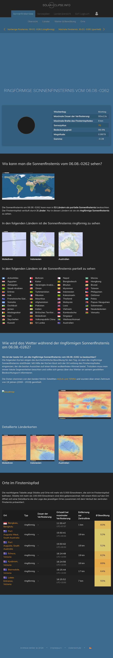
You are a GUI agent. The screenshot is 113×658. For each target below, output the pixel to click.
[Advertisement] (56, 56)
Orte (82, 21)
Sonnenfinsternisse (23, 13)
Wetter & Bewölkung (65, 21)
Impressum (56, 648)
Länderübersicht (62, 13)
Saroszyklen (43, 13)
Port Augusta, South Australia (11, 545)
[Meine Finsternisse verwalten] (97, 13)
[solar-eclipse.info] (56, 5)
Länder (46, 21)
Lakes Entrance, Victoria (8, 580)
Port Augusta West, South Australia (11, 534)
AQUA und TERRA (66, 378)
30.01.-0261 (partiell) (81, 29)
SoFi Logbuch (82, 13)
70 (99, 125)
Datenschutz (74, 648)
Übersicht (33, 21)
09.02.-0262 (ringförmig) (30, 29)
